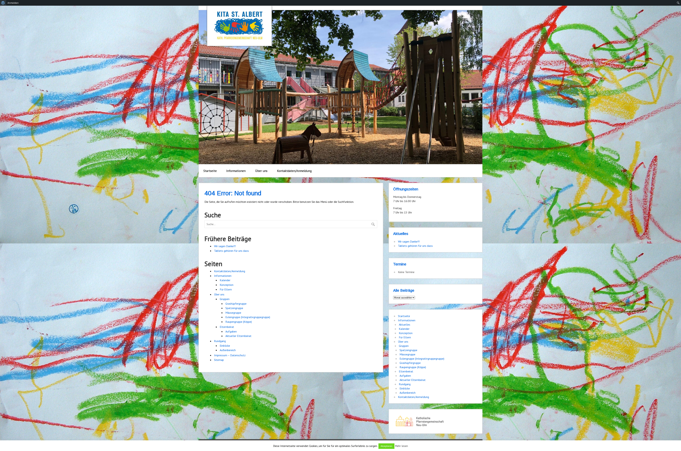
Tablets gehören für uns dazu (231, 250)
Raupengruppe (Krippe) (238, 321)
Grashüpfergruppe (236, 303)
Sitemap (219, 360)
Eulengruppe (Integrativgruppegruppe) (247, 317)
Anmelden (13, 2)
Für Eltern (226, 289)
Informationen (236, 171)
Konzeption (226, 285)
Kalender (225, 280)
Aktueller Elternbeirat (238, 336)
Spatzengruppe (234, 308)
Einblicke (225, 345)
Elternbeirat (227, 327)
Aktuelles (404, 324)
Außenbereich (228, 350)
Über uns (261, 171)
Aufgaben (231, 331)
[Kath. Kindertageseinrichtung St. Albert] (239, 26)
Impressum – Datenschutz (230, 355)
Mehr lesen (401, 446)
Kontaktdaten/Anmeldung (294, 171)
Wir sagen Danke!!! (225, 246)
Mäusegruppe (233, 312)
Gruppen (224, 299)
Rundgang (220, 341)
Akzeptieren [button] (386, 446)
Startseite (210, 171)
